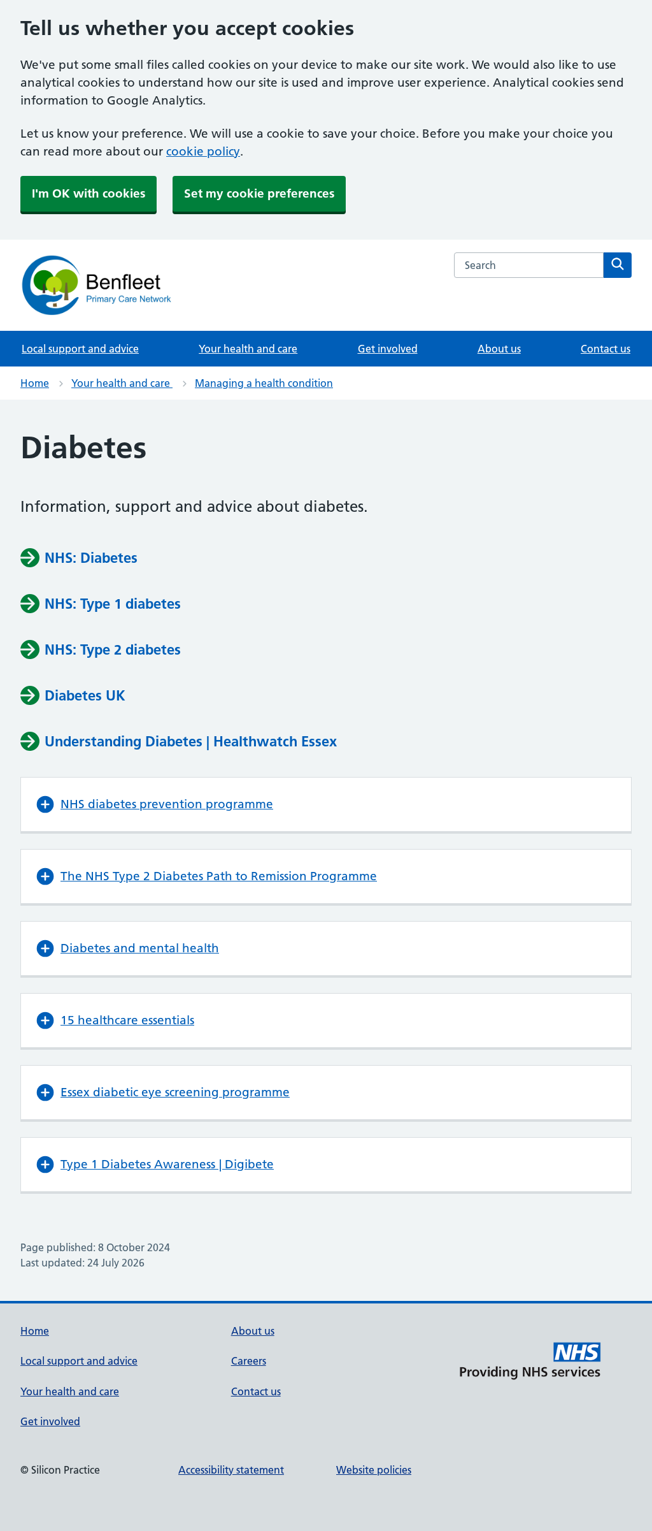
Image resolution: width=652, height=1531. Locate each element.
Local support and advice (80, 348)
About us (499, 348)
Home (34, 383)
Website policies (373, 1469)
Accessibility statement (231, 1469)
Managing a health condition (264, 383)
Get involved (388, 348)
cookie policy (203, 151)
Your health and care (248, 348)
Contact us (605, 348)
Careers (248, 1360)
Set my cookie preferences (259, 193)
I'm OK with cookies (88, 193)
